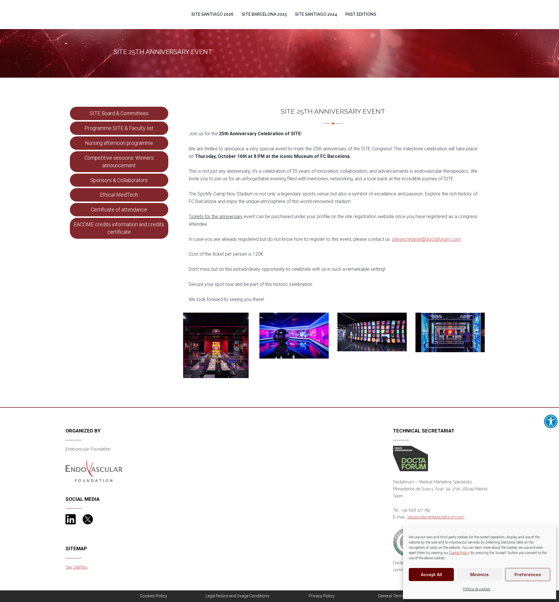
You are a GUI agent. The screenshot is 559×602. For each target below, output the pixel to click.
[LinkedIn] (71, 518)
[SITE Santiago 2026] (118, 4)
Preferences (527, 574)
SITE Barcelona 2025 (264, 14)
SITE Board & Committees (119, 113)
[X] (88, 518)
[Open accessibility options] (551, 421)
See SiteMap (76, 567)
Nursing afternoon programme (119, 143)
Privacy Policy (322, 596)
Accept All (431, 574)
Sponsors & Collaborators (119, 180)
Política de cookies (476, 589)
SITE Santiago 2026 (212, 14)
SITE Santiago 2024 (316, 14)
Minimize (479, 574)
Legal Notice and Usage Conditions (237, 596)
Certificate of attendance (119, 209)
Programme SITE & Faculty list (118, 128)
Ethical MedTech (119, 195)
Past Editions (360, 14)
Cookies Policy (153, 596)
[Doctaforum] (410, 458)
